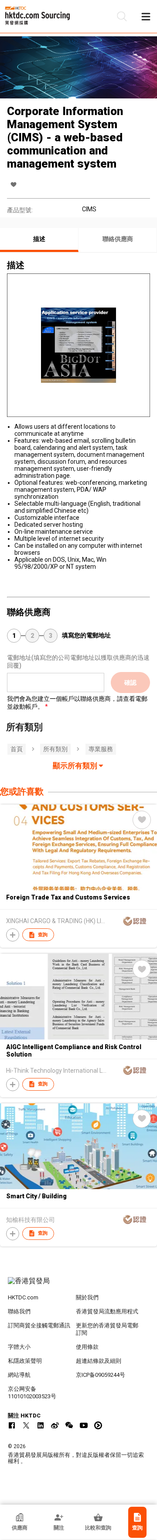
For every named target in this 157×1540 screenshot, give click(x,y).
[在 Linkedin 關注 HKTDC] (40, 1425)
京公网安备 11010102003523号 (32, 1393)
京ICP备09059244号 (100, 1375)
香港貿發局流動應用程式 (107, 1311)
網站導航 (19, 1375)
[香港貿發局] (78, 1285)
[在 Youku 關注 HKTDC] (98, 1425)
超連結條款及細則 (98, 1361)
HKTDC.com (23, 1297)
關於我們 (87, 1297)
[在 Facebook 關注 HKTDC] (12, 1425)
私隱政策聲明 (25, 1361)
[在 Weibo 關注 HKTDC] (55, 1425)
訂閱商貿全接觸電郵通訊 (39, 1325)
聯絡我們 (19, 1311)
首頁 (16, 749)
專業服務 (101, 749)
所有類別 (55, 749)
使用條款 (87, 1347)
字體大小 (19, 1347)
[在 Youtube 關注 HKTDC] (84, 1425)
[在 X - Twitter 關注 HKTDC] (26, 1425)
